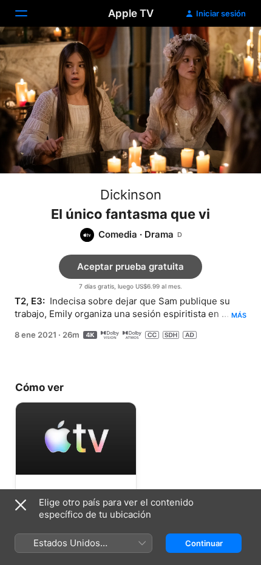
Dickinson (130, 194)
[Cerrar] (20, 505)
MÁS (238, 315)
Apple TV (131, 13)
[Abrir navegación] (28, 13)
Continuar (204, 543)
